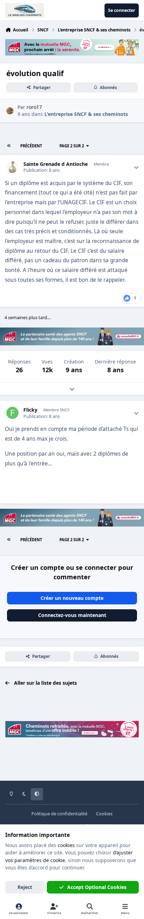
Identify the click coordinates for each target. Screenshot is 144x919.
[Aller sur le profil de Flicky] (12, 413)
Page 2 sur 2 (71, 145)
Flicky (30, 410)
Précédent (31, 145)
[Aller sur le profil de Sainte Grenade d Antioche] (12, 167)
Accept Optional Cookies (97, 887)
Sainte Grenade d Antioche (55, 164)
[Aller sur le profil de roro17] (10, 111)
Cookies (104, 814)
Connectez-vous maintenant (72, 615)
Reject (24, 887)
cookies (66, 845)
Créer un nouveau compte (72, 598)
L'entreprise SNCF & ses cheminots (86, 114)
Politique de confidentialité (59, 814)
